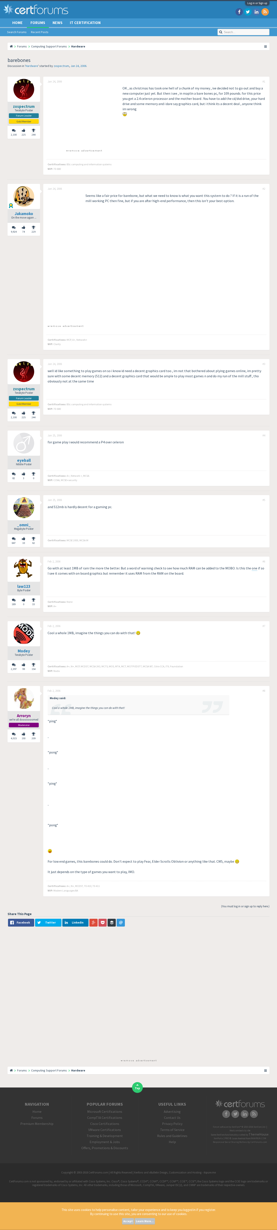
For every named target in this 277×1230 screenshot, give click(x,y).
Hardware (32, 66)
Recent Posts (39, 32)
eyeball (24, 460)
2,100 (14, 134)
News (58, 22)
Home (17, 22)
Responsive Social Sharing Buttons (230, 1142)
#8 (264, 691)
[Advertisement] (84, 116)
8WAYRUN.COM (258, 1138)
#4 (264, 435)
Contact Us (172, 1117)
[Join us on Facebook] (239, 12)
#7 (264, 626)
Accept (128, 1221)
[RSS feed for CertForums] (265, 12)
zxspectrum (61, 66)
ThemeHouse (259, 1134)
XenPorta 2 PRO (221, 1138)
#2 (264, 189)
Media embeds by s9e (240, 1130)
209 (33, 738)
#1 (264, 81)
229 (33, 231)
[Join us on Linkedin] (256, 12)
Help (172, 1142)
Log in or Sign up (257, 3)
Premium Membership (36, 1123)
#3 (264, 364)
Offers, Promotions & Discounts (104, 1148)
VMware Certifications (104, 1130)
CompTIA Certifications (104, 1117)
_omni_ (24, 524)
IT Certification (85, 22)
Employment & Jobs (105, 1142)
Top (137, 1088)
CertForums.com (258, 1142)
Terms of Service (172, 1130)
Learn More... (145, 1221)
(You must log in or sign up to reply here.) (245, 906)
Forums (38, 22)
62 (33, 543)
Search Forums (17, 32)
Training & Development (105, 1136)
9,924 (14, 231)
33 (33, 604)
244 (33, 134)
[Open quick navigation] (265, 46)
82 (13, 478)
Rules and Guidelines (172, 1136)
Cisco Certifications (104, 1123)
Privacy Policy (172, 1123)
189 (14, 604)
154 (33, 669)
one (254, 568)
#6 (264, 561)
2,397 (14, 669)
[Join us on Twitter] (247, 12)
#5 (264, 500)
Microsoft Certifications (104, 1111)
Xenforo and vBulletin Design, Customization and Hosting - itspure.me (175, 1172)
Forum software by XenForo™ (239, 1126)
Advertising (172, 1111)
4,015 (14, 738)
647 (14, 543)
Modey (24, 650)
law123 (23, 586)
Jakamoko (24, 213)
